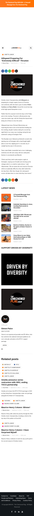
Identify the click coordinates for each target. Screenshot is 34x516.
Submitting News (21, 498)
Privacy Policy (17, 500)
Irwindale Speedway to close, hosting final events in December (23, 206)
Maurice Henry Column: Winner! (15, 407)
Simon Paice (6, 63)
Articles (5, 345)
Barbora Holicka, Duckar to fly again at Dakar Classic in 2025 (23, 226)
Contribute (13, 496)
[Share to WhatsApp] (9, 71)
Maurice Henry (6, 410)
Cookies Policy (27, 500)
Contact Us (4, 496)
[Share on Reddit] (13, 71)
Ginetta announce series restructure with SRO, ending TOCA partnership (14, 382)
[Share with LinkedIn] (6, 71)
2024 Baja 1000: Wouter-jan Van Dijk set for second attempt (22, 216)
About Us (21, 496)
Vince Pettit (5, 387)
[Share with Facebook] (2, 71)
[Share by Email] (16, 71)
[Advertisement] (17, 25)
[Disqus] (17, 468)
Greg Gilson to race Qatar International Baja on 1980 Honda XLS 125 (22, 237)
